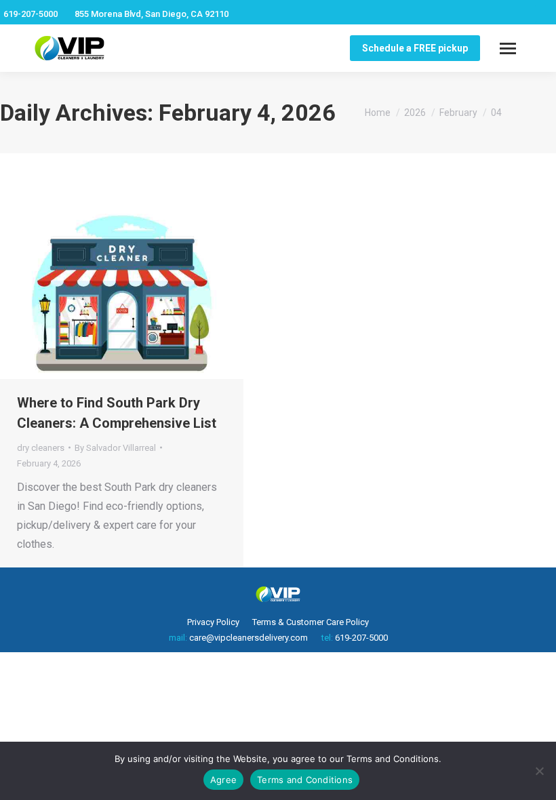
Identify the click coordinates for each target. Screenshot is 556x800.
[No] (539, 771)
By (115, 448)
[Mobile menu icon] (508, 48)
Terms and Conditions (305, 779)
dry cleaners (40, 448)
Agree (223, 779)
